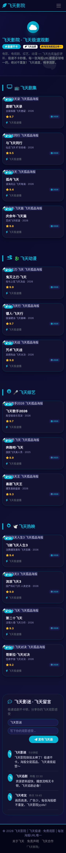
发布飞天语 (45, 739)
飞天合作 (48, 841)
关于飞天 (18, 841)
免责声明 (33, 841)
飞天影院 (16, 5)
